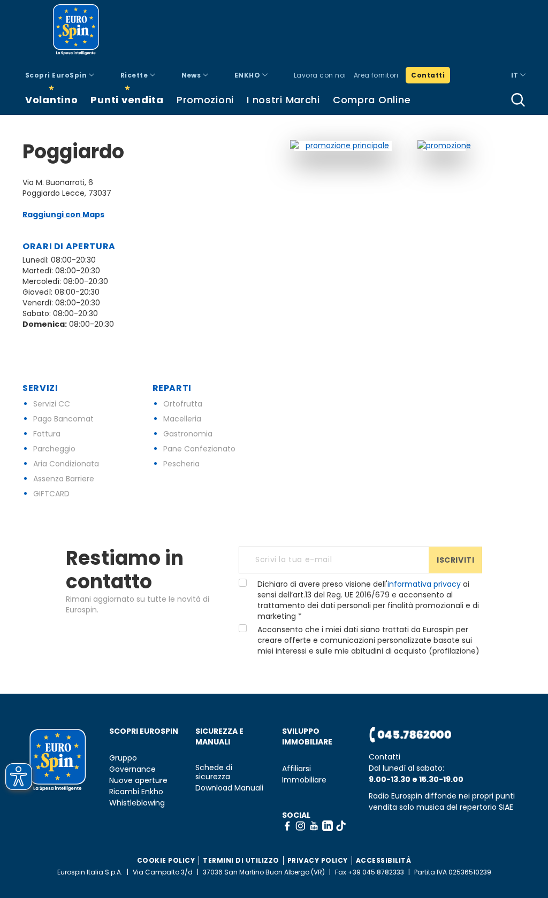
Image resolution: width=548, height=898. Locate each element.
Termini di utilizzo (241, 860)
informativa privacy (424, 584)
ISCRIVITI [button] (455, 560)
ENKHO (248, 75)
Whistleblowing (137, 803)
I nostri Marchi (283, 99)
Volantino (51, 99)
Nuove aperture (138, 780)
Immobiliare (304, 780)
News (192, 75)
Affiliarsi (296, 768)
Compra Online (371, 99)
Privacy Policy (317, 860)
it (515, 75)
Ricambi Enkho (136, 791)
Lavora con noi (320, 75)
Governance (132, 769)
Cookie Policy (166, 860)
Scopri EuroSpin (57, 75)
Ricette (135, 75)
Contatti (428, 75)
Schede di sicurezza (213, 772)
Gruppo (123, 758)
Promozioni (205, 99)
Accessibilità (384, 860)
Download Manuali (229, 788)
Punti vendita (126, 99)
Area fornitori (376, 75)
